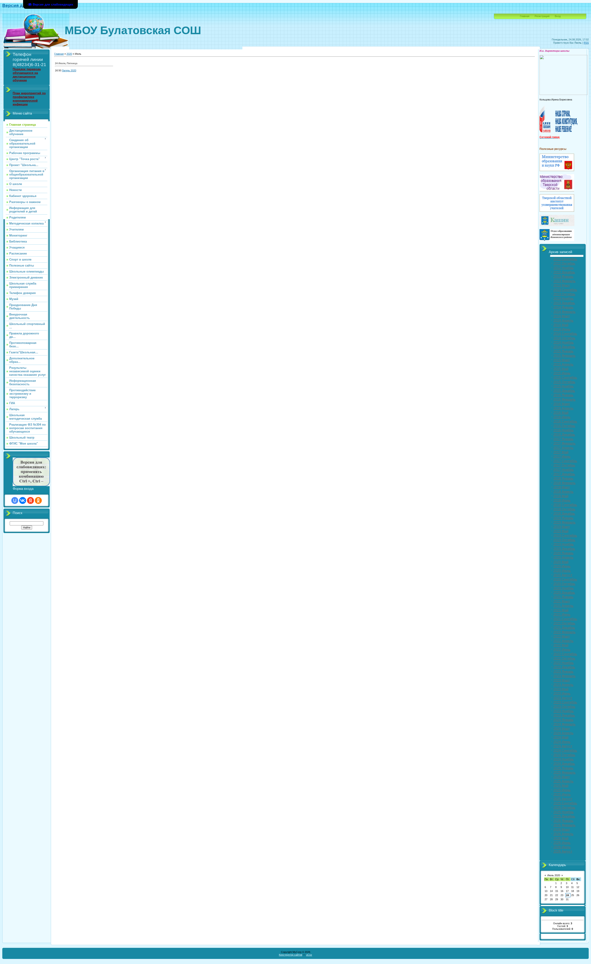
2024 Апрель (563, 733)
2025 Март (561, 777)
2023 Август (562, 698)
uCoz (309, 954)
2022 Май (560, 645)
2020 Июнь (561, 566)
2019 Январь (563, 518)
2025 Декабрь (564, 816)
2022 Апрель (563, 641)
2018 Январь (563, 478)
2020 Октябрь (564, 584)
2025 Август (562, 799)
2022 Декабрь (564, 667)
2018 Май (560, 496)
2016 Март (561, 404)
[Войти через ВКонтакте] (22, 500)
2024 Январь (563, 720)
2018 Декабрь (564, 513)
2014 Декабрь (564, 347)
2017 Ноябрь (563, 470)
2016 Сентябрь (565, 421)
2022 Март (561, 636)
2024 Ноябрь (563, 759)
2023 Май (560, 689)
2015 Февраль (564, 356)
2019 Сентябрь (565, 535)
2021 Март (561, 601)
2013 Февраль (564, 281)
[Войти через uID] (14, 500)
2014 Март (561, 316)
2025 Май (560, 786)
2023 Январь (563, 671)
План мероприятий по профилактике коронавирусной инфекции (29, 98)
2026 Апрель (563, 834)
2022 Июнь (561, 650)
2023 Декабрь (564, 715)
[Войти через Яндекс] (30, 500)
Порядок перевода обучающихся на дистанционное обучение (27, 74)
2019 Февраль (564, 522)
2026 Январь (563, 821)
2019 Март (561, 527)
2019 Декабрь (564, 549)
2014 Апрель (563, 320)
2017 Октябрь (564, 465)
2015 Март (561, 360)
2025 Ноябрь (563, 812)
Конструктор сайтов (290, 954)
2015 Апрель (563, 364)
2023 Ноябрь (563, 711)
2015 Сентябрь (565, 377)
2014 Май (560, 325)
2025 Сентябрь (565, 803)
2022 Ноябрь (563, 663)
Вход (558, 16)
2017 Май (560, 452)
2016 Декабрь (564, 435)
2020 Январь (563, 553)
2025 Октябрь (564, 807)
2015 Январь (563, 351)
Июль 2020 (553, 875)
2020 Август (562, 575)
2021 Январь (563, 597)
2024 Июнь (561, 742)
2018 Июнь (561, 500)
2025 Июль (562, 794)
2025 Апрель (563, 781)
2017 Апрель (563, 448)
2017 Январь (563, 439)
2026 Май (560, 838)
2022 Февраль (564, 632)
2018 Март (561, 487)
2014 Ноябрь (563, 342)
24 (567, 895)
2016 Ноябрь (563, 430)
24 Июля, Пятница (66, 63)
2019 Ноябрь (563, 544)
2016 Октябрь (564, 426)
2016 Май (560, 413)
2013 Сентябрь (565, 290)
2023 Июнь (561, 693)
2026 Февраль (564, 825)
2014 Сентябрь (565, 334)
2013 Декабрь (564, 303)
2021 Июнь (561, 614)
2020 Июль (562, 571)
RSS (586, 42)
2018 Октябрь (564, 509)
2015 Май (560, 369)
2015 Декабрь (564, 391)
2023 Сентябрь (565, 702)
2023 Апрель (563, 685)
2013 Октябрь (564, 294)
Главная (524, 16)
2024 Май (560, 737)
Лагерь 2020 (69, 70)
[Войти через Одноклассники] (38, 500)
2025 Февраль (564, 772)
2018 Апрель (563, 492)
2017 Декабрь (564, 474)
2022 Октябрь (564, 658)
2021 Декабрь (564, 628)
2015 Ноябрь (563, 386)
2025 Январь (563, 768)
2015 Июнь (561, 373)
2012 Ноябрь (563, 268)
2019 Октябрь (564, 540)
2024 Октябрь (564, 755)
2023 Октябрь (564, 707)
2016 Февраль (564, 399)
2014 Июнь (561, 329)
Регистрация (542, 16)
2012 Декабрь (564, 272)
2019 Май (560, 531)
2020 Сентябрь (565, 579)
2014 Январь (563, 307)
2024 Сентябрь (565, 750)
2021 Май (560, 610)
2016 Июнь (561, 417)
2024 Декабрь (564, 764)
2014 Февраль (564, 312)
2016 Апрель (563, 408)
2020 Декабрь (564, 592)
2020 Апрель (563, 557)
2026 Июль (562, 847)
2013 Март (561, 285)
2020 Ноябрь (563, 588)
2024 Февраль (564, 724)
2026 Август (562, 851)
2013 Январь (563, 277)
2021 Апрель (563, 606)
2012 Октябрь (564, 263)
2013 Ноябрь (563, 298)
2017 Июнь (561, 456)
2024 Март (561, 729)
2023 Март (561, 680)
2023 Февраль (564, 676)
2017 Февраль (564, 443)
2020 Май (560, 562)
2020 (69, 53)
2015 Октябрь (564, 382)
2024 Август (562, 746)
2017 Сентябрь (565, 461)
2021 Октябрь (564, 623)
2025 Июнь (561, 790)
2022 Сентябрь (565, 654)
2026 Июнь (561, 843)
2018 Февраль (564, 483)
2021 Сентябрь (565, 619)
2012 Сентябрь (565, 259)
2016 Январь (563, 395)
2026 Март (561, 829)
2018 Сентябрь (565, 505)
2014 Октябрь (564, 338)
